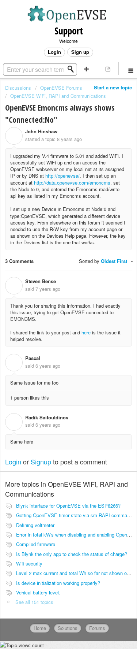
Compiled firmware (35, 544)
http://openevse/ (62, 175)
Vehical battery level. (38, 592)
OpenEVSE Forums (61, 87)
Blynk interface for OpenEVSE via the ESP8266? (68, 505)
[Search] (72, 69)
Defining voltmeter (35, 525)
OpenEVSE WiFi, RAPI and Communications (58, 95)
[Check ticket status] (107, 68)
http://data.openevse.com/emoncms (72, 182)
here (86, 332)
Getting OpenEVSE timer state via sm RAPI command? (75, 515)
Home (40, 627)
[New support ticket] (86, 68)
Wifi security (29, 563)
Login (13, 461)
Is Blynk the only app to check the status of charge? (71, 553)
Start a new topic (113, 87)
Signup (41, 461)
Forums (97, 627)
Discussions (18, 87)
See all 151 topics (34, 601)
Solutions (67, 627)
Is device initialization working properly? (58, 582)
